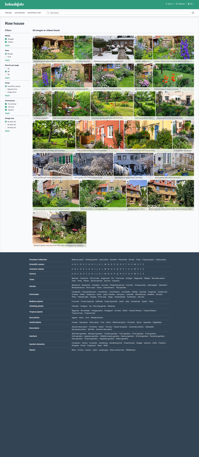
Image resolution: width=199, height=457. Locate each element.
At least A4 (12, 124)
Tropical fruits (77, 313)
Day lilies (143, 292)
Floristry (109, 327)
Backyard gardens (95, 333)
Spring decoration (79, 329)
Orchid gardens (142, 336)
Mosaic (10, 54)
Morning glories (99, 306)
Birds (74, 350)
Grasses (75, 294)
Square (11, 110)
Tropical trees (90, 313)
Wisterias (111, 306)
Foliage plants (97, 310)
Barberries (76, 285)
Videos (10, 42)
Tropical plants (148, 259)
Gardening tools (115, 343)
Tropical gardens (91, 338)
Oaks (74, 281)
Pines (80, 281)
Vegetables (157, 322)
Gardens (113, 259)
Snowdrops (135, 301)
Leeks (121, 301)
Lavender (130, 294)
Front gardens (138, 333)
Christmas (93, 327)
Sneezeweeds (120, 297)
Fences (85, 343)
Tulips (151, 301)
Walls (106, 345)
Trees (138, 259)
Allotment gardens (79, 333)
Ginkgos (129, 278)
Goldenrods (162, 292)
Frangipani (108, 310)
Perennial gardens (157, 336)
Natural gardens (127, 336)
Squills (144, 301)
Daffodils (99, 301)
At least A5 (12, 121)
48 (8, 71)
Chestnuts (84, 278)
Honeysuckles (140, 285)
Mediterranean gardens (109, 336)
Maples (147, 278)
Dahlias (135, 292)
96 (8, 74)
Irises (99, 294)
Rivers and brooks (117, 350)
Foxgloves (152, 292)
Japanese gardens (92, 336)
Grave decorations (136, 327)
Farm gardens (124, 333)
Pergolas (75, 345)
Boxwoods (86, 285)
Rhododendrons (78, 287)
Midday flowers (97, 317)
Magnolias (138, 278)
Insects (88, 350)
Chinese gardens (111, 333)
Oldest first (12, 92)
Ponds (83, 345)
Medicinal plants (119, 322)
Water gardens (122, 338)
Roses (99, 287)
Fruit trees (120, 278)
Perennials (123, 259)
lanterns (147, 343)
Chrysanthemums (89, 292)
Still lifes (91, 329)
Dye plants (83, 322)
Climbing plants (91, 259)
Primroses (102, 297)
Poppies (93, 297)
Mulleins (151, 294)
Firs (112, 278)
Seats (100, 345)
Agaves (74, 317)
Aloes (81, 317)
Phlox (74, 297)
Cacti (87, 317)
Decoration (103, 259)
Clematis (75, 306)
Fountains (93, 343)
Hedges (139, 343)
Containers (76, 343)
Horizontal (12, 104)
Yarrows (141, 297)
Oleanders (163, 285)
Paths (155, 343)
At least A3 (12, 127)
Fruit (102, 322)
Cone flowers (114, 292)
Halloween (149, 327)
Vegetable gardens (106, 338)
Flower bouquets (120, 327)
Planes (86, 281)
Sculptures (91, 345)
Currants (104, 285)
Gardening (103, 343)
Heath (82, 294)
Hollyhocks (90, 294)
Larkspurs (121, 294)
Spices (139, 322)
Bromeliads (85, 310)
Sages (110, 297)
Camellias (95, 285)
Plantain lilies (83, 297)
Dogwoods (105, 278)
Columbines (102, 292)
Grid (9, 57)
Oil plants (131, 322)
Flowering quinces (117, 285)
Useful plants (161, 259)
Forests (80, 350)
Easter (101, 327)
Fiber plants (94, 322)
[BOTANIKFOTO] (14, 5)
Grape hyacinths (110, 301)
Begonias (75, 310)
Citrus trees (94, 278)
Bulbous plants (78, 259)
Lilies (127, 301)
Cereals (75, 322)
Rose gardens (77, 338)
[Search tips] (193, 13)
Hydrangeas (152, 285)
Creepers (84, 306)
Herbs (108, 322)
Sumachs (116, 281)
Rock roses (90, 287)
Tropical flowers (150, 310)
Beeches (75, 278)
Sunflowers (131, 297)
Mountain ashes (158, 278)
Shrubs (131, 259)
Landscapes (103, 350)
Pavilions (162, 343)
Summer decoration (104, 329)
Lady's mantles (109, 294)
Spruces (107, 281)
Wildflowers (130, 350)
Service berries (96, 281)
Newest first (12, 89)
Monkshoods (140, 294)
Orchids (118, 310)
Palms (125, 310)
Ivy (90, 306)
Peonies (159, 294)
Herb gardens (77, 336)
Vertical (11, 107)
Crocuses (75, 301)
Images (11, 39)
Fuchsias (129, 285)
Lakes (95, 350)
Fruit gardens (150, 333)
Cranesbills (125, 292)
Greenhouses (129, 343)
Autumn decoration (79, 327)
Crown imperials (87, 301)
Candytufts (76, 292)
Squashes (147, 322)
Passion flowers (135, 310)
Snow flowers (108, 287)
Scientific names (14, 86)
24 (8, 68)
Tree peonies (121, 287)
